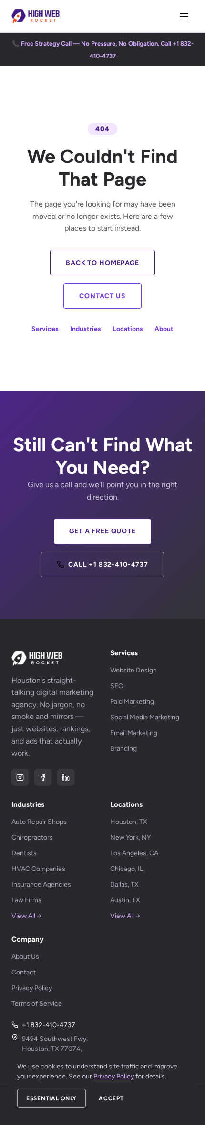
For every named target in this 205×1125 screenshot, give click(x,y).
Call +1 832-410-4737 (108, 564)
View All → (26, 916)
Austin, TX (125, 900)
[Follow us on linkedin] (65, 777)
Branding (123, 749)
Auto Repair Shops (39, 822)
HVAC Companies (38, 869)
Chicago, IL (126, 869)
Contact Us (102, 296)
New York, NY (130, 837)
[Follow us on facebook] (42, 777)
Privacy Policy (31, 988)
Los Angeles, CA (134, 853)
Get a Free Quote (102, 531)
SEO (116, 686)
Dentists (24, 853)
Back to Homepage (102, 263)
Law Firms (26, 900)
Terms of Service (36, 1004)
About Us (25, 957)
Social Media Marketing (144, 717)
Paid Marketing (132, 702)
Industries (85, 329)
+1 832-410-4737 (48, 1025)
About (164, 329)
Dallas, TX (124, 884)
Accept (111, 1098)
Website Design (133, 670)
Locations (128, 329)
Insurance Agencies (41, 884)
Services (45, 329)
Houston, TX (128, 822)
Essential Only (51, 1098)
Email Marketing (133, 733)
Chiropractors (32, 837)
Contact (23, 972)
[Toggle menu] (184, 16)
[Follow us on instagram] (20, 777)
